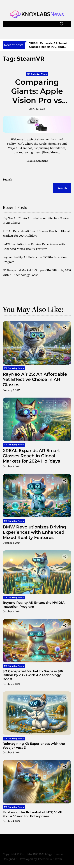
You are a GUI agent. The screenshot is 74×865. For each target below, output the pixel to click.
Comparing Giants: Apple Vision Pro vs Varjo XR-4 (37, 95)
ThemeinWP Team (50, 859)
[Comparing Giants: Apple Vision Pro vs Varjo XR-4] (37, 124)
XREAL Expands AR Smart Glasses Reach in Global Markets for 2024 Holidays (31, 456)
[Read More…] (51, 152)
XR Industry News (37, 74)
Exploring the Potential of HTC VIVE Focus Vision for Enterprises (32, 814)
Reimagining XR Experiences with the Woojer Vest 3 (34, 746)
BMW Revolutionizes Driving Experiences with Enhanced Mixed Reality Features (34, 532)
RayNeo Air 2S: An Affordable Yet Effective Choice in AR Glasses (35, 379)
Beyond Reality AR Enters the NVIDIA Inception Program (33, 605)
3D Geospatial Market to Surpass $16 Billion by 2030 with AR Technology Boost (33, 675)
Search (7, 179)
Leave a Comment (37, 161)
